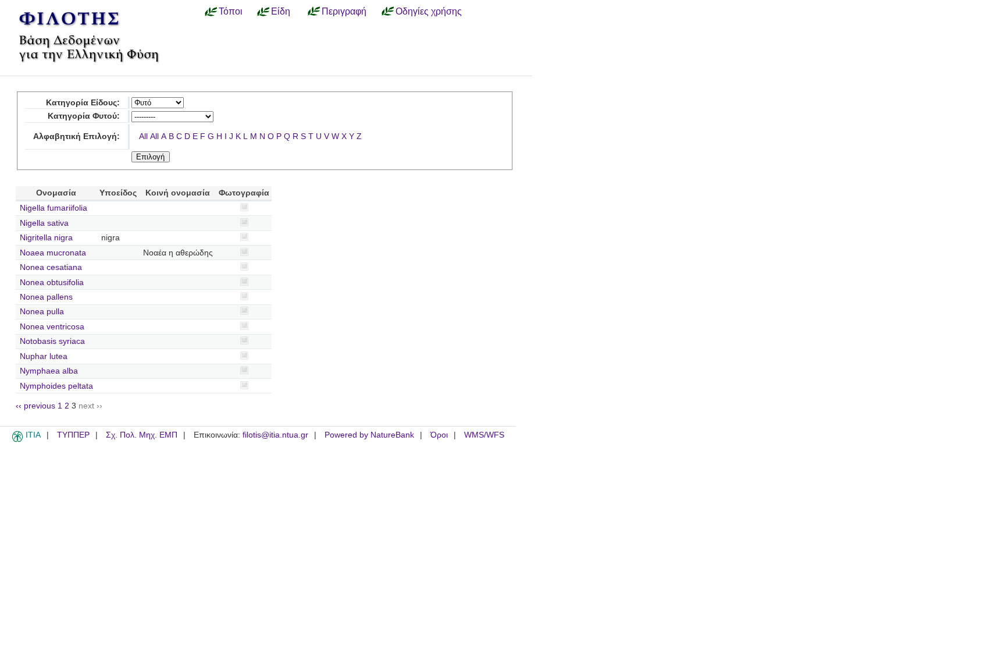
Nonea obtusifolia (52, 282)
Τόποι (231, 11)
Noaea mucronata (53, 252)
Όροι (439, 435)
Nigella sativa (44, 223)
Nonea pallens (46, 297)
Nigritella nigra (46, 237)
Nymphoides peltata (56, 386)
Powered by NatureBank (369, 435)
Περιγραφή (344, 11)
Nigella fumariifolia (53, 208)
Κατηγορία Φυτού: (84, 116)
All (143, 136)
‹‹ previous (35, 406)
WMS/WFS (484, 435)
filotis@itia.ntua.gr (275, 435)
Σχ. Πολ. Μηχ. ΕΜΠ (141, 435)
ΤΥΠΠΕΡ (73, 435)
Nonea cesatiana (51, 267)
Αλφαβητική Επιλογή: (76, 136)
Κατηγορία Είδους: (83, 102)
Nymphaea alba (49, 371)
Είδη (280, 11)
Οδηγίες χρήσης (428, 11)
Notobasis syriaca (52, 341)
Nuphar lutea (43, 356)
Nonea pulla (42, 311)
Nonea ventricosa (52, 326)
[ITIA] (17, 440)
